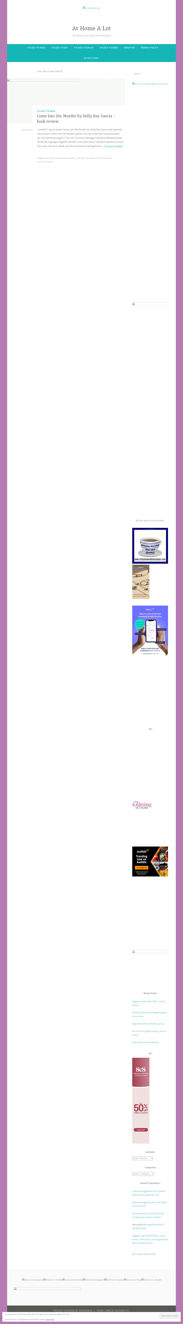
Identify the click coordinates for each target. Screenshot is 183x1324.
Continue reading (113, 146)
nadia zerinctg (138, 1191)
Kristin (135, 1202)
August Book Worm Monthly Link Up (148, 1023)
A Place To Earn (109, 47)
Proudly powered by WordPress (73, 1310)
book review (49, 158)
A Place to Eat (59, 47)
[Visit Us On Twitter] (52, 1279)
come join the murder (86, 158)
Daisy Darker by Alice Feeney (145, 1042)
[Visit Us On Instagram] (93, 1279)
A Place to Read (36, 47)
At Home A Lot (91, 28)
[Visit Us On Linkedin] (151, 1279)
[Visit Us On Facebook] (32, 1279)
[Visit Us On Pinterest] (72, 1279)
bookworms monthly (65, 158)
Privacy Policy (149, 47)
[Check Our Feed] (132, 1279)
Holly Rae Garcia (104, 158)
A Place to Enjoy (84, 47)
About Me (129, 47)
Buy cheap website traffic (144, 1254)
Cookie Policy (50, 1319)
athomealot (27, 130)
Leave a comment (45, 162)
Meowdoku (137, 1213)
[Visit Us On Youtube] (114, 1279)
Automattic (122, 1310)
